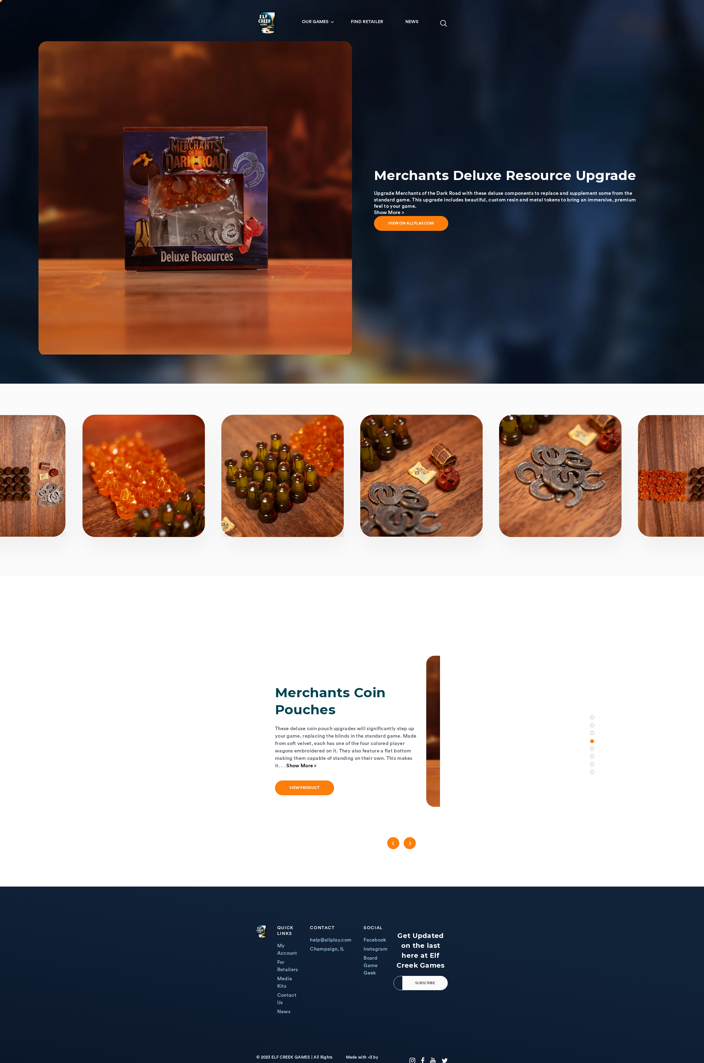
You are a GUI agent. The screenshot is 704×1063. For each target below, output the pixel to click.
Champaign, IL (327, 948)
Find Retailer (367, 22)
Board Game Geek (371, 965)
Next (410, 843)
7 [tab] (592, 764)
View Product (396, 796)
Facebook (375, 939)
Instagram (375, 948)
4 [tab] (592, 741)
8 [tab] (592, 772)
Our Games (315, 22)
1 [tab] (592, 717)
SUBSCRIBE (425, 983)
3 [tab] (592, 733)
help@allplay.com (330, 939)
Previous (393, 843)
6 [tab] (592, 756)
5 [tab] (592, 749)
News (412, 22)
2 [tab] (592, 725)
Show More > (408, 774)
